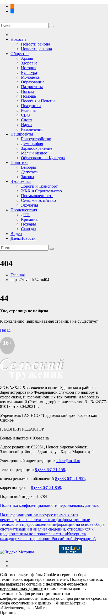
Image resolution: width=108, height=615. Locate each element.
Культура (29, 72)
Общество (19, 53)
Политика (19, 162)
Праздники (31, 105)
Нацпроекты (21, 134)
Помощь (28, 96)
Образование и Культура (43, 158)
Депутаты (30, 172)
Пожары (28, 224)
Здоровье (29, 63)
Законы (27, 176)
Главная (17, 275)
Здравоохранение (36, 148)
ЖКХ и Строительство (41, 191)
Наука (26, 124)
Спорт (26, 120)
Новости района (35, 44)
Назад (5, 330)
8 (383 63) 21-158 (50, 469)
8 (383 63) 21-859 (46, 487)
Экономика (20, 181)
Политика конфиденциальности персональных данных (49, 505)
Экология (29, 205)
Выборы (28, 167)
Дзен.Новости (23, 238)
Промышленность (37, 195)
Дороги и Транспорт (39, 186)
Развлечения (32, 129)
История (28, 68)
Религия (28, 110)
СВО (25, 115)
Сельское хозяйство (38, 200)
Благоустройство (36, 139)
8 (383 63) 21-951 (70, 478)
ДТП (25, 214)
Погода (27, 91)
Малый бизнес (34, 153)
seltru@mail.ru (68, 460)
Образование (32, 82)
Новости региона (36, 49)
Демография (32, 143)
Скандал (28, 229)
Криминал (30, 219)
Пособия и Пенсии (38, 101)
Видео (16, 233)
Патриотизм (32, 86)
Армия (27, 58)
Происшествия (23, 210)
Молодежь (30, 77)
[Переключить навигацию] (2, 21)
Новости (18, 39)
